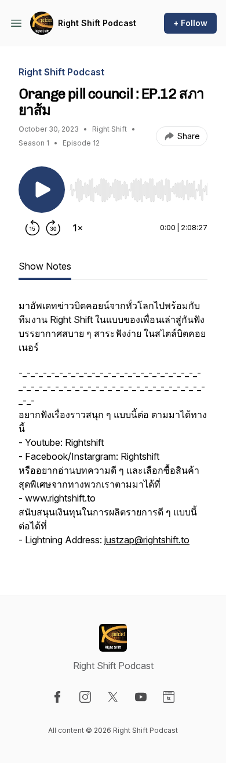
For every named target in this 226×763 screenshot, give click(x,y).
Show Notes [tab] (45, 266)
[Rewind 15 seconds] (32, 228)
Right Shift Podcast (97, 23)
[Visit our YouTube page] (141, 697)
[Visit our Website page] (168, 697)
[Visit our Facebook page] (57, 697)
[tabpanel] (113, 428)
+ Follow (190, 23)
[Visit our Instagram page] (85, 697)
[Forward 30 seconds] (53, 228)
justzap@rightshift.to (146, 540)
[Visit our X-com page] (113, 697)
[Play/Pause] (42, 189)
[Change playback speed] (77, 228)
